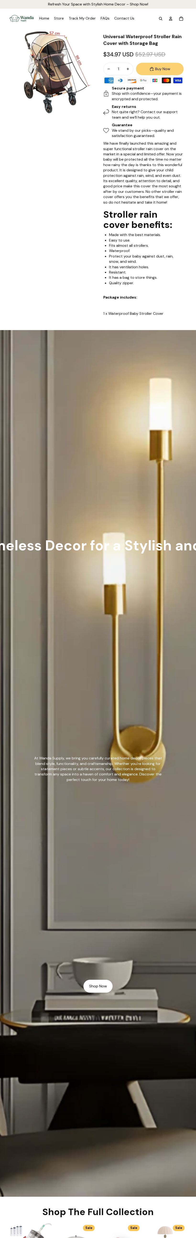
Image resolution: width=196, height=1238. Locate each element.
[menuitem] (44, 18)
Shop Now (98, 986)
